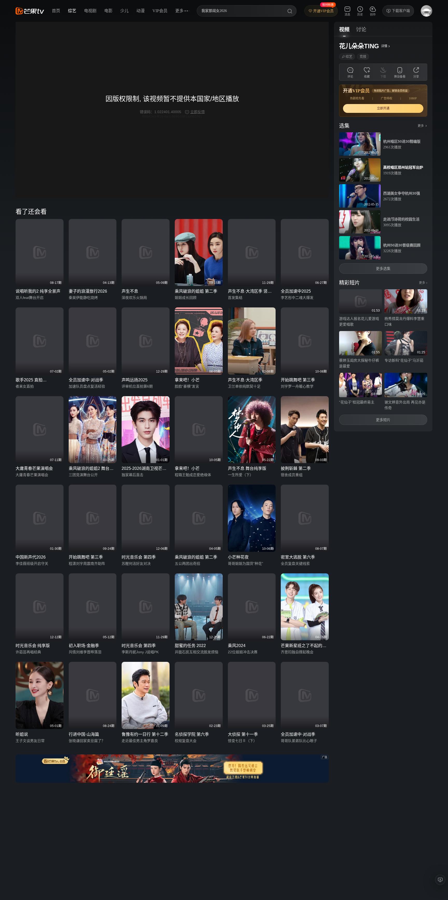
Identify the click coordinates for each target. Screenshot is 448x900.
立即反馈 (197, 112)
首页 (56, 11)
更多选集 (383, 268)
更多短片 (383, 420)
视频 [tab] (344, 29)
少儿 (124, 11)
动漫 (140, 11)
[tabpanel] (383, 233)
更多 (423, 283)
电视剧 (90, 11)
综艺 (72, 11)
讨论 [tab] (361, 29)
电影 (108, 11)
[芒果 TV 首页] (30, 11)
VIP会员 (159, 11)
